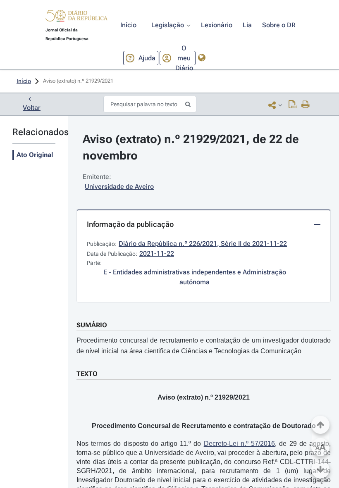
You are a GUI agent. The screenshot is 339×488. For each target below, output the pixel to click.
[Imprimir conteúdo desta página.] (305, 105)
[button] (76, 17)
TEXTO (87, 374)
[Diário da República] (76, 17)
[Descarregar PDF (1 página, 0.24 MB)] (293, 105)
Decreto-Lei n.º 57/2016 (239, 443)
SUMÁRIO (91, 325)
